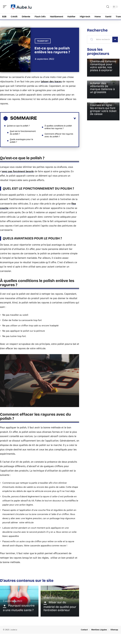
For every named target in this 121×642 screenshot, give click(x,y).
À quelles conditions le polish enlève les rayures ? (58, 127)
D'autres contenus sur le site (26, 580)
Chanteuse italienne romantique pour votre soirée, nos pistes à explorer (103, 66)
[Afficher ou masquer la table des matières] (56, 118)
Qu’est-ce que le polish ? (18, 125)
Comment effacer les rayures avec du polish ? (59, 135)
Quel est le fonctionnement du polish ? (23, 132)
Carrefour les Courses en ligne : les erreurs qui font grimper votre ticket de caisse (103, 108)
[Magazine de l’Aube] (21, 6)
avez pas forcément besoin (18, 171)
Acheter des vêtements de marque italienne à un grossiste (102, 87)
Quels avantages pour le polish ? (21, 140)
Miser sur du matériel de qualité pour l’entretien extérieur (60, 606)
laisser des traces (51, 81)
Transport (43, 41)
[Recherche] (108, 6)
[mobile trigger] (5, 6)
